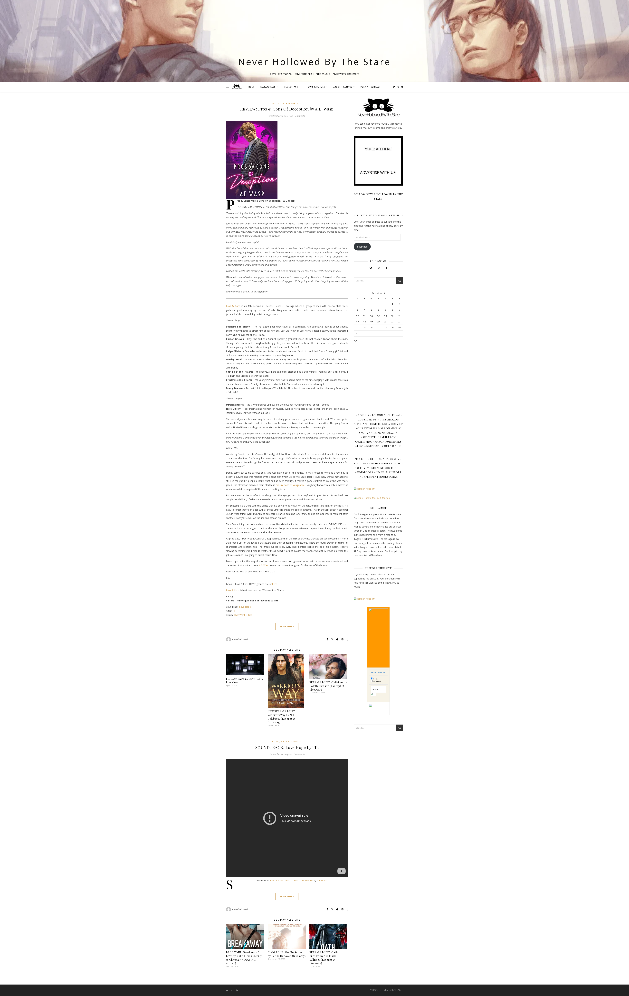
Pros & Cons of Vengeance (290, 485)
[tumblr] (398, 87)
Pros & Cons (233, 306)
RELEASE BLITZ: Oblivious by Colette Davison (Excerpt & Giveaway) (328, 686)
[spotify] (402, 87)
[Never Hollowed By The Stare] (236, 86)
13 (378, 316)
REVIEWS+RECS (268, 87)
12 (371, 316)
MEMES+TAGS (291, 87)
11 (364, 316)
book (275, 103)
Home (251, 87)
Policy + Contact (371, 87)
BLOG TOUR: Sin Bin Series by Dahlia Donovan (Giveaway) (286, 954)
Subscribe (362, 246)
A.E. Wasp (264, 565)
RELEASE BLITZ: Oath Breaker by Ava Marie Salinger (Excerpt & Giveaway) (323, 958)
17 (357, 321)
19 (371, 321)
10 (357, 316)
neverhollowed (240, 639)
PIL (234, 610)
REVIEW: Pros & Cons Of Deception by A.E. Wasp (287, 108)
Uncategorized (291, 103)
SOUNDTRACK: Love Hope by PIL (287, 747)
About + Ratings (342, 87)
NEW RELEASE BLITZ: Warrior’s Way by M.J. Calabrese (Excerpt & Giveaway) (282, 717)
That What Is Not (243, 615)
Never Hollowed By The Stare (314, 61)
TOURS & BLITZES (315, 87)
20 (378, 321)
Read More (287, 626)
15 (392, 316)
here (274, 584)
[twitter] (394, 87)
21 (385, 321)
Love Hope (245, 606)
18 (364, 321)
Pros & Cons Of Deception (299, 880)
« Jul (356, 340)
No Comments (297, 115)
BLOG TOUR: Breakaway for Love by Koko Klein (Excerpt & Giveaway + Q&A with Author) (244, 958)
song (275, 741)
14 (385, 316)
